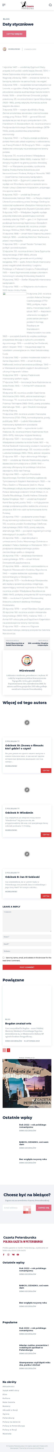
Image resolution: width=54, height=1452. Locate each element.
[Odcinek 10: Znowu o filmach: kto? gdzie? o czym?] (27, 722)
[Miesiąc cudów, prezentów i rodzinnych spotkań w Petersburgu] (10, 1350)
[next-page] (8, 1050)
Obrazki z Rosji (10, 1410)
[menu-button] (4, 5)
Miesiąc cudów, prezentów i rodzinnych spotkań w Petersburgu (33, 1347)
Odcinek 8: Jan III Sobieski (22, 877)
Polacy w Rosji (10, 1430)
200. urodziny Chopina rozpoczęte (38, 644)
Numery (6, 1406)
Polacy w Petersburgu (14, 1426)
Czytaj (46, 770)
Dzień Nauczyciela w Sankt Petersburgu (15, 644)
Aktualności (9, 1387)
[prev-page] (4, 1050)
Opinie (6, 1414)
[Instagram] (8, 1254)
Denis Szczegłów (13, 1041)
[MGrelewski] (5, 49)
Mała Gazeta (9, 1402)
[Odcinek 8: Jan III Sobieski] (27, 854)
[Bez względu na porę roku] (10, 1164)
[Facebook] (4, 1254)
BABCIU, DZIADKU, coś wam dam (33, 1143)
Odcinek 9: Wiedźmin (19, 812)
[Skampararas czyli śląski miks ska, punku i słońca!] (10, 1368)
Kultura (6, 1398)
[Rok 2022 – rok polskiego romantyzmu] (10, 1130)
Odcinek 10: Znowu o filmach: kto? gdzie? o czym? (24, 747)
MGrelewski (14, 49)
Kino (5, 1394)
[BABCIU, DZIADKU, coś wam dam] (10, 1147)
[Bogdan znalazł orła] (27, 1000)
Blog (6, 19)
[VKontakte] (13, 1254)
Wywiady (7, 1434)
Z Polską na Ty (12, 741)
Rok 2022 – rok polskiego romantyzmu (32, 1125)
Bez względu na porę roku (33, 1159)
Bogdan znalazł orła (18, 1023)
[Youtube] (18, 1254)
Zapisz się (43, 1208)
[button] (50, 4)
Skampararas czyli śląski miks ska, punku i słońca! (34, 1363)
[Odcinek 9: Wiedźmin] (27, 790)
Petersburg (8, 1418)
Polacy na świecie (11, 1422)
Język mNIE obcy (11, 1390)
